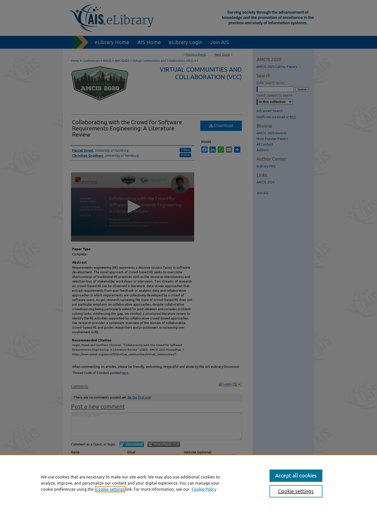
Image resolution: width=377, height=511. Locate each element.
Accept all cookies (296, 475)
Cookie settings (110, 489)
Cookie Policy (204, 489)
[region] (188, 483)
